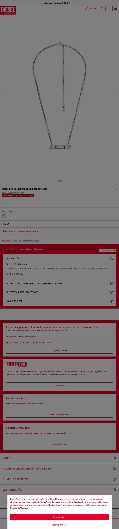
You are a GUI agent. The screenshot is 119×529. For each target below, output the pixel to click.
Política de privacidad (94, 505)
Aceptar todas (59, 517)
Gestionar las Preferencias (60, 505)
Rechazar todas (59, 525)
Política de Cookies (19, 508)
